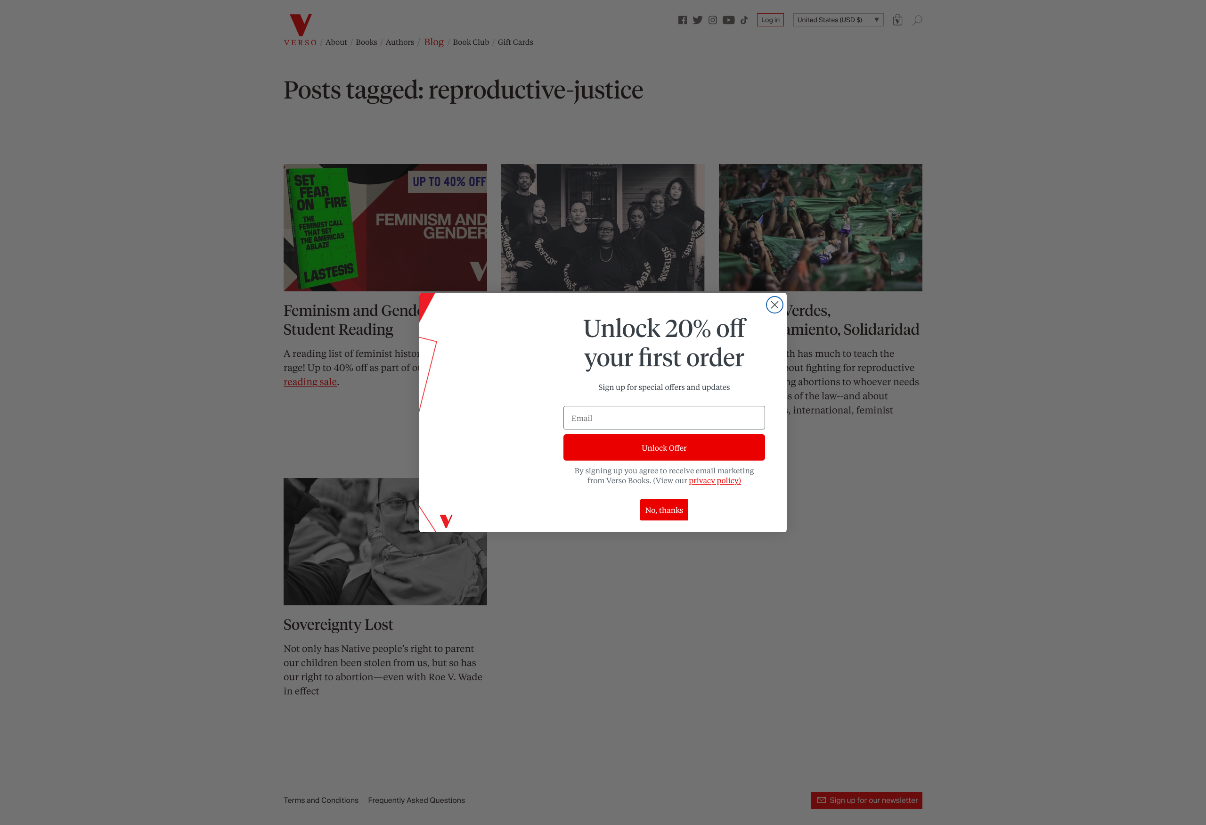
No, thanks (664, 510)
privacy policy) (715, 480)
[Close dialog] (774, 305)
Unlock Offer (664, 448)
